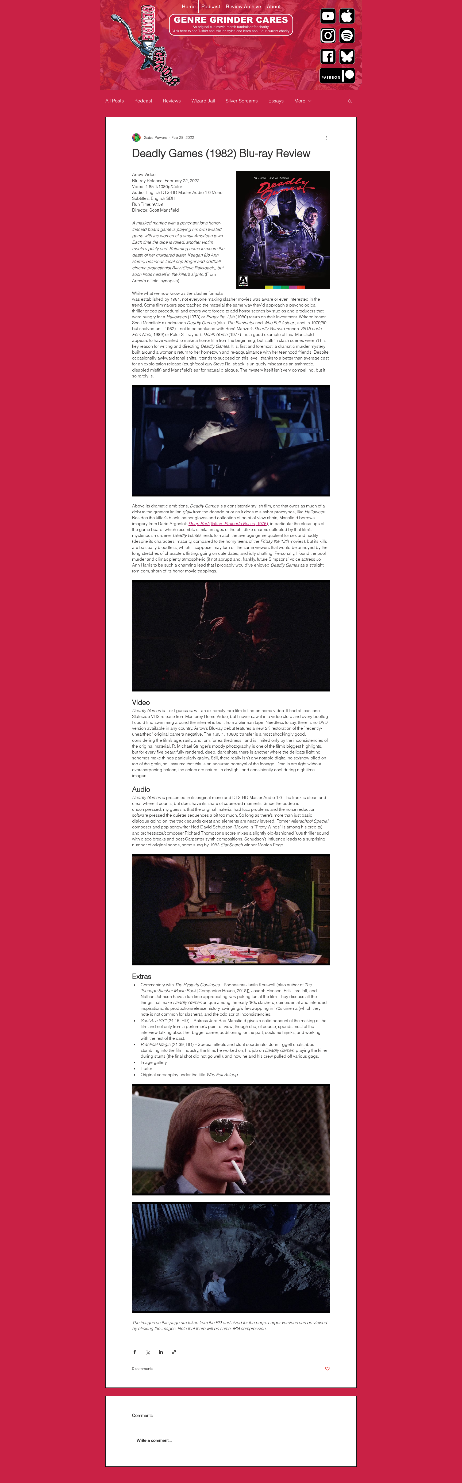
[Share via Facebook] (134, 1352)
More (299, 101)
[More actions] (327, 137)
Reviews (172, 101)
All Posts (114, 101)
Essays (276, 101)
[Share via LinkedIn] (160, 1352)
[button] (349, 101)
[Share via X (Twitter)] (147, 1352)
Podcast (143, 101)
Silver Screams (242, 101)
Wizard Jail (203, 101)
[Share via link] (173, 1352)
